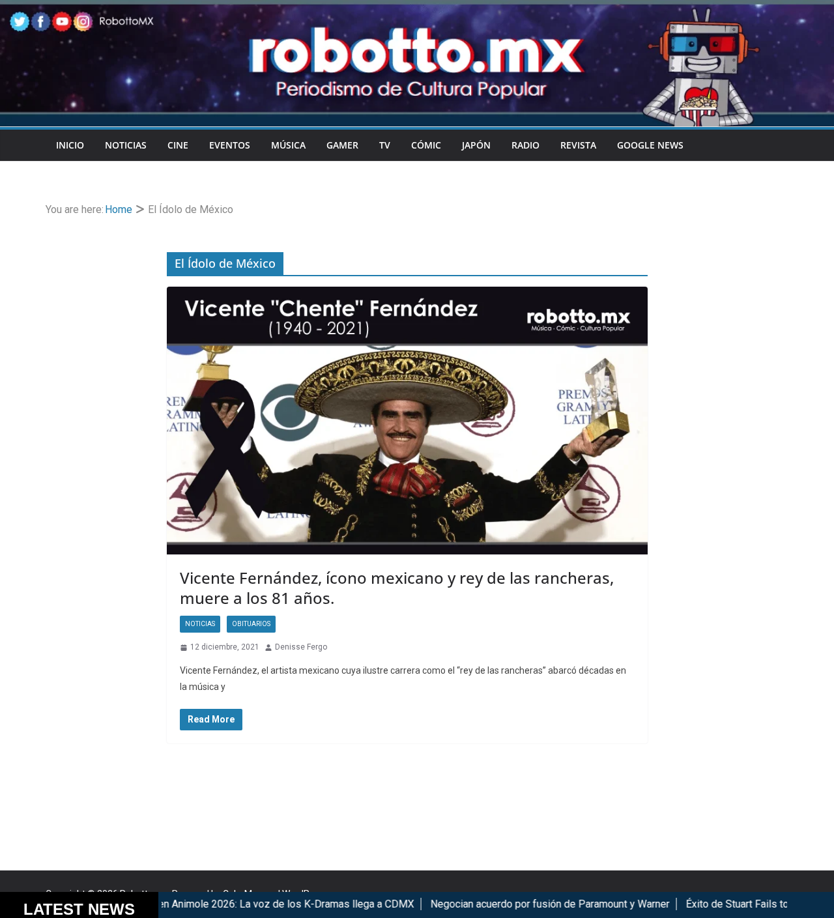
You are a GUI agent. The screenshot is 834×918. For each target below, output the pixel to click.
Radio (525, 145)
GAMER (342, 145)
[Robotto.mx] (417, 9)
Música (288, 145)
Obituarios (251, 623)
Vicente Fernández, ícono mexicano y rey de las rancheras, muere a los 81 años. (397, 588)
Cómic (426, 145)
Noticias (126, 145)
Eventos (229, 145)
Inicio (70, 145)
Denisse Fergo (301, 647)
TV (384, 145)
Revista (578, 145)
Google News (650, 145)
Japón (476, 145)
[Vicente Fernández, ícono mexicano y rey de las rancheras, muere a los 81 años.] (407, 420)
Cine (177, 145)
